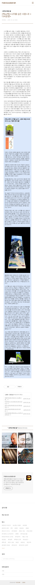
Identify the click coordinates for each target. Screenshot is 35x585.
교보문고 (26, 539)
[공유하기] (11, 386)
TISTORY (18, 582)
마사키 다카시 (6, 531)
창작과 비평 (6, 528)
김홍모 (22, 528)
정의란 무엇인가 (7, 525)
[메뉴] (33, 3)
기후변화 (15, 531)
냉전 (17, 542)
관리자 (23, 582)
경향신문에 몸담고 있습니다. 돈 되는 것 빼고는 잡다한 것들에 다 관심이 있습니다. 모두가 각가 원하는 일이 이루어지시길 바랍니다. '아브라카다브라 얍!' (14, 481)
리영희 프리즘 (6, 545)
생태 (16, 528)
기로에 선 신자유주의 (8, 534)
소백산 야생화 (17, 525)
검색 (31, 559)
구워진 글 (11, 394)
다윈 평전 (29, 531)
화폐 (17, 534)
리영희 (10, 539)
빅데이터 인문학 (24, 545)
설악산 (23, 542)
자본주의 (18, 536)
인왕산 (4, 539)
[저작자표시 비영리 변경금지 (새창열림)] (25, 387)
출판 (28, 528)
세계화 (25, 525)
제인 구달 (22, 531)
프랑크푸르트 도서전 (8, 536)
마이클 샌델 (24, 534)
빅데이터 (15, 545)
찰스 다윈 (25, 536)
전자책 (29, 542)
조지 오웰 (11, 542)
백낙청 (4, 542)
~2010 (6, 394)
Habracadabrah (9, 3)
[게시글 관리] (13, 386)
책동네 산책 (18, 539)
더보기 (3, 548)
